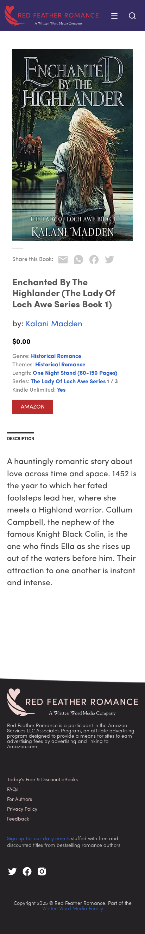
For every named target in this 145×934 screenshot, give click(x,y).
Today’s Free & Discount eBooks (42, 780)
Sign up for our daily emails (38, 839)
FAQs (12, 789)
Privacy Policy (22, 809)
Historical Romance (56, 356)
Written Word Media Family (72, 909)
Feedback (18, 819)
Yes (61, 390)
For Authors (19, 799)
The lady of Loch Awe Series (68, 382)
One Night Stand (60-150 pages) (75, 373)
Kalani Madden (54, 324)
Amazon (33, 407)
